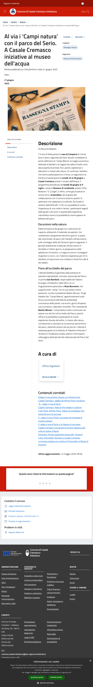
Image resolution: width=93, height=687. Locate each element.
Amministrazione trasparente (54, 623)
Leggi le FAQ (29, 637)
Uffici (3, 582)
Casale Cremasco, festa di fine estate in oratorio (60, 407)
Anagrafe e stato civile (33, 575)
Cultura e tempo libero (33, 580)
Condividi (66, 37)
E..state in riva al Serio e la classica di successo (59, 424)
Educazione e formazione (52, 575)
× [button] (90, 661)
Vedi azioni (79, 37)
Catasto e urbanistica (33, 593)
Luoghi (72, 594)
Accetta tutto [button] (37, 677)
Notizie (23, 22)
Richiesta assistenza (32, 641)
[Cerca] (87, 11)
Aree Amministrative (10, 578)
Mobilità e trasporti (32, 597)
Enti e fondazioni (8, 586)
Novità (14, 22)
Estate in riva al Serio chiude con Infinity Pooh (59, 397)
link (70, 672)
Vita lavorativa (30, 584)
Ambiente (51, 597)
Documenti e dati (8, 603)
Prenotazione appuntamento (30, 623)
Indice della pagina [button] (14, 139)
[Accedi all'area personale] (82, 3)
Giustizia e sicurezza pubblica (55, 583)
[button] (46, 683)
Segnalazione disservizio (29, 631)
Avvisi (72, 582)
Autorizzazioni (53, 609)
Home (5, 22)
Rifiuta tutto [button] (56, 677)
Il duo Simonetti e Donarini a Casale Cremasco (59, 438)
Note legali (51, 634)
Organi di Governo (8, 573)
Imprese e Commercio (33, 588)
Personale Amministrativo (7, 597)
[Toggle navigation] (4, 11)
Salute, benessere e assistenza (55, 603)
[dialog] (46, 672)
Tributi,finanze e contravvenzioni (53, 591)
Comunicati (74, 578)
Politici (4, 591)
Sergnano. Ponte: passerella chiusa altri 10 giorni (60, 434)
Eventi (72, 598)
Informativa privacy (55, 629)
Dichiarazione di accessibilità (53, 640)
